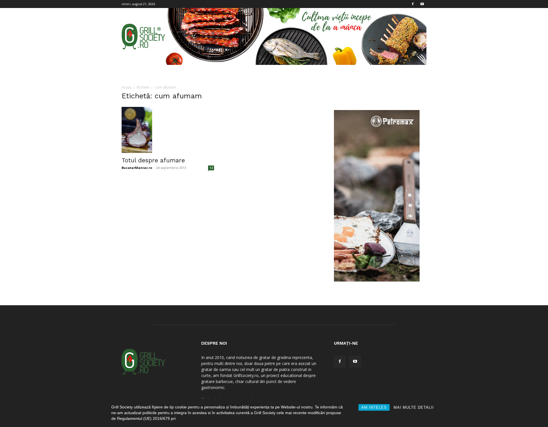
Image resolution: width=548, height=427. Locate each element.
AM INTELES (374, 407)
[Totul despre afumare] (168, 130)
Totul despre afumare (153, 160)
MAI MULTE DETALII (414, 407)
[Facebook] (412, 4)
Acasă (126, 87)
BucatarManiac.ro (137, 167)
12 (211, 168)
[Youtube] (422, 4)
